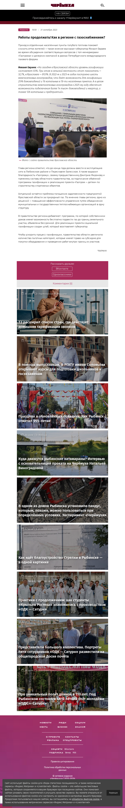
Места (44, 726)
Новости (46, 722)
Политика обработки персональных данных (62, 768)
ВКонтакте (69, 749)
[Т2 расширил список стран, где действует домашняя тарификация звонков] (62, 332)
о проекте (53, 736)
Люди (62, 722)
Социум (80, 722)
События (46, 387)
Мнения (42, 435)
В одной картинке (48, 529)
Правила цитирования (62, 761)
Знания (80, 726)
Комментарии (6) (62, 283)
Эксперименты (49, 482)
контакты (72, 736)
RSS (74, 753)
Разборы (45, 340)
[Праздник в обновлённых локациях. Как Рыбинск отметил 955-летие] (62, 426)
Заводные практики (49, 576)
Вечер (68, 753)
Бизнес (62, 726)
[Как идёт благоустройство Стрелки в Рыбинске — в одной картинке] (62, 567)
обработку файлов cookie (85, 799)
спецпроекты (72, 740)
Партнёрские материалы (52, 293)
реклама (53, 740)
